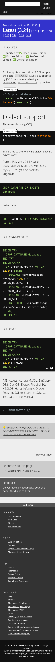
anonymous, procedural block (20, 82)
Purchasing (13, 570)
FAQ (10, 596)
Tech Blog (12, 519)
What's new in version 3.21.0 (24, 470)
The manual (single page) (19, 603)
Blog (5, 11)
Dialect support (24, 116)
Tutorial (11, 599)
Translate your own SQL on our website (26, 432)
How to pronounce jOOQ (19, 633)
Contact (11, 545)
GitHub (11, 523)
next (49, 454)
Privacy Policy (14, 574)
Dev (29, 25)
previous (40, 454)
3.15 (21, 35)
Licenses (11, 567)
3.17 (7, 35)
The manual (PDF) (16, 610)
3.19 (42, 31)
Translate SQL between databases (23, 627)
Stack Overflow (14, 526)
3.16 (14, 35)
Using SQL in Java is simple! (20, 616)
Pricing (46, 7)
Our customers (14, 516)
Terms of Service (15, 577)
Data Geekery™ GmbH (31, 645)
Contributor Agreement (18, 581)
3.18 (49, 31)
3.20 (35, 31)
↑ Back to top (27, 505)
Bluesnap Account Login (18, 552)
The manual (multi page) (19, 606)
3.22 (35, 25)
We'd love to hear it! (21, 491)
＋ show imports (10, 89)
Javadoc (11, 613)
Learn (46, 3)
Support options (15, 542)
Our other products (16, 623)
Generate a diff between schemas (23, 630)
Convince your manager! (18, 620)
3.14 (28, 35)
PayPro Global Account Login (21, 548)
